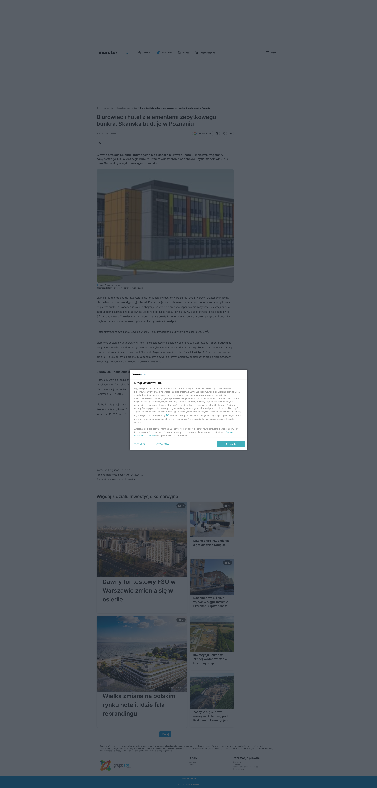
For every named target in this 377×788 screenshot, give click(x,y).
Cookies (152, 435)
